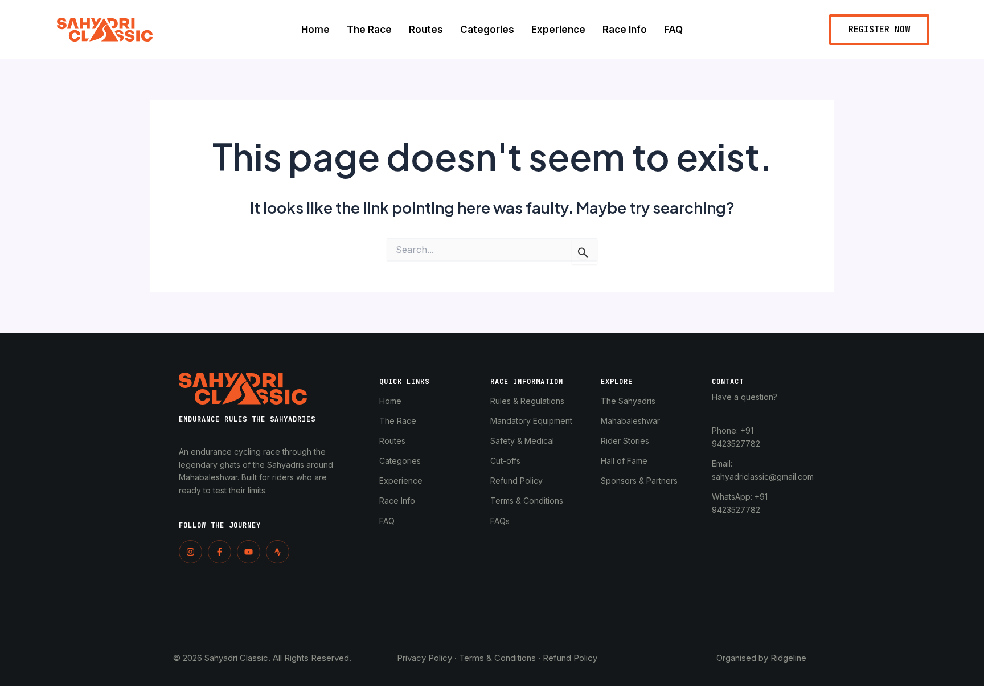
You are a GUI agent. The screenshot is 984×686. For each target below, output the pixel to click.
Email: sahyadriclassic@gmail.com (756, 470)
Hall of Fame (624, 461)
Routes (426, 29)
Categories (487, 29)
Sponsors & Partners (639, 480)
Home (315, 29)
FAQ (673, 29)
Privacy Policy (424, 657)
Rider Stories (625, 441)
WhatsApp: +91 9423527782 (740, 503)
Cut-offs (505, 461)
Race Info (624, 29)
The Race (369, 29)
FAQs (500, 521)
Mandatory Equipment (531, 421)
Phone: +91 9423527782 (736, 437)
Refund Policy (516, 480)
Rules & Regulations (527, 401)
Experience (558, 29)
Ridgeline (788, 657)
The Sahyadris (628, 401)
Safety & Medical (522, 441)
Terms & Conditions (526, 500)
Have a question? (744, 397)
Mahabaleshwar (630, 421)
